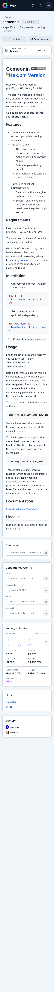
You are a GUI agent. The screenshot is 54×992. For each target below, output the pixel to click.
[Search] (40, 5)
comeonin (11, 22)
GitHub (9, 706)
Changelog (11, 702)
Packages (9, 17)
